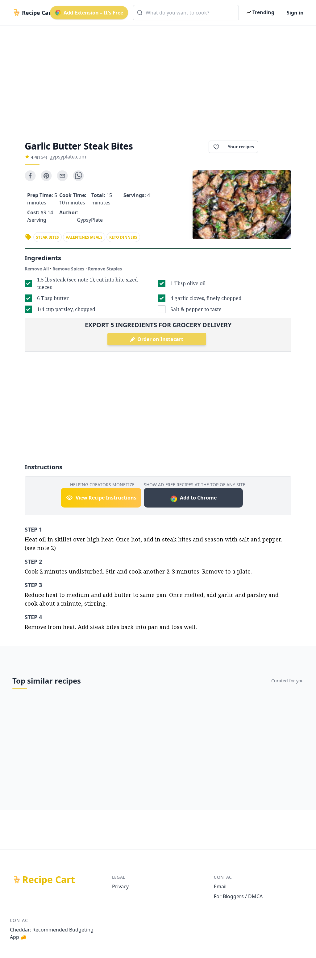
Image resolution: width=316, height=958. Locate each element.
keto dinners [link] (123, 237)
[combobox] (186, 12)
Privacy (120, 886)
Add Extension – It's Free (93, 12)
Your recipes (241, 147)
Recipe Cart (48, 879)
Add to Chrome (198, 497)
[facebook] (30, 175)
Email (220, 886)
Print (278, 146)
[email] (62, 175)
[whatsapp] (78, 175)
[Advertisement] (158, 78)
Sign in (295, 12)
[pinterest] (46, 175)
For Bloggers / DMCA (238, 896)
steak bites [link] (47, 237)
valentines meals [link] (84, 237)
